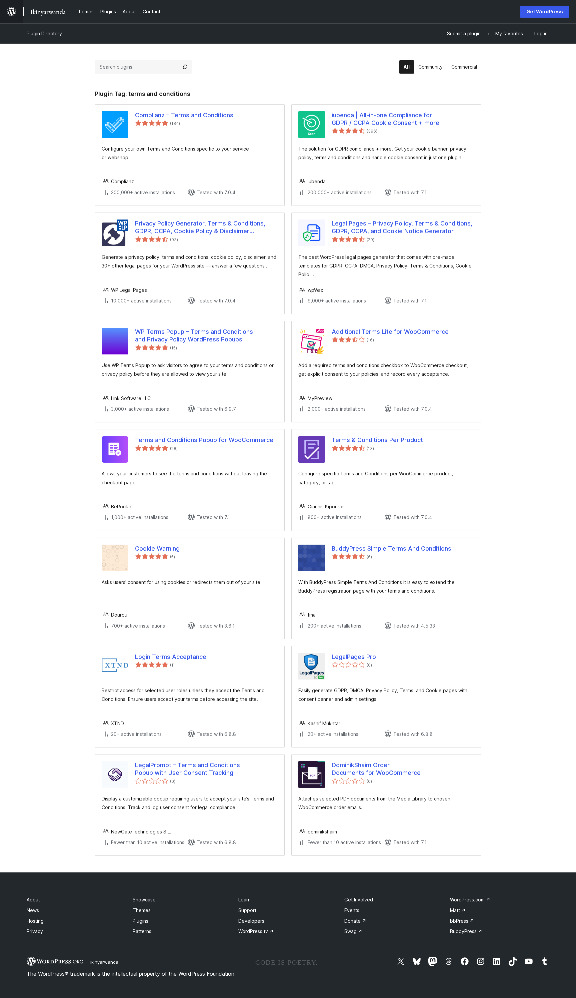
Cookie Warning (157, 548)
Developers (251, 921)
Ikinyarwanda (104, 962)
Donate (355, 921)
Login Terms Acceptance (170, 656)
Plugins (140, 921)
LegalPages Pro (354, 656)
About (33, 899)
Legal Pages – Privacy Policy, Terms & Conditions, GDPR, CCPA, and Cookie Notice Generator (402, 227)
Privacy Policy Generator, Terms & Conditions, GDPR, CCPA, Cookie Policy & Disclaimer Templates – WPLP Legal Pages (200, 227)
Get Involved (358, 899)
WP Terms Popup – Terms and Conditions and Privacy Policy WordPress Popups (194, 335)
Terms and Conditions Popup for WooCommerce (204, 439)
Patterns (142, 931)
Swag (353, 931)
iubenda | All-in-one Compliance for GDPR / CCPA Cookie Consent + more (385, 119)
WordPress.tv (256, 931)
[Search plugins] (185, 67)
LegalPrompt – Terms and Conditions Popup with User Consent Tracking (187, 768)
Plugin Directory (44, 33)
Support (247, 910)
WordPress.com (470, 899)
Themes (142, 910)
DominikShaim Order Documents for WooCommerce (376, 768)
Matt (458, 910)
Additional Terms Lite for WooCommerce (390, 331)
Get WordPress (544, 11)
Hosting (35, 921)
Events (351, 910)
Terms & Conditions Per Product (377, 439)
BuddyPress (466, 931)
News (33, 910)
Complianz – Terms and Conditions (184, 115)
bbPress (462, 921)
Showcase (144, 899)
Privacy (35, 931)
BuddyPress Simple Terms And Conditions (391, 548)
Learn (244, 899)
